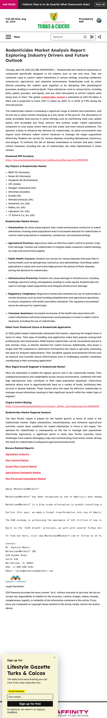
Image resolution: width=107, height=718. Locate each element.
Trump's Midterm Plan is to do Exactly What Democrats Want (50, 4)
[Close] (54, 657)
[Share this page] (99, 37)
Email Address (16, 691)
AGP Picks (9, 4)
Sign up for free (30, 703)
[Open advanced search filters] (91, 37)
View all (100, 4)
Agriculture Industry (17, 454)
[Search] (85, 37)
